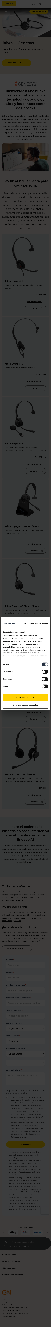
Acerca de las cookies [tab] (39, 623)
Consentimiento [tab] (9, 623)
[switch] (45, 672)
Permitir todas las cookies (25, 697)
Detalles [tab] (23, 623)
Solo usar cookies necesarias (25, 705)
